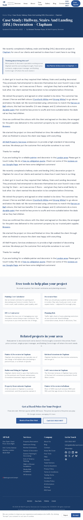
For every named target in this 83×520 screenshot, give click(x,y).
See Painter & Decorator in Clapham (60, 66)
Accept (76, 515)
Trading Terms (49, 475)
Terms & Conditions (51, 472)
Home (5, 15)
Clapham (7, 52)
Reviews (47, 460)
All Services (27, 474)
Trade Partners (49, 463)
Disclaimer (47, 478)
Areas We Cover (49, 451)
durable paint (9, 110)
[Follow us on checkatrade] (65, 459)
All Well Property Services (14, 142)
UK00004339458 (58, 509)
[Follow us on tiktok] (72, 455)
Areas (26, 3)
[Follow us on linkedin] (72, 452)
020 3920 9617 (67, 3)
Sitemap (47, 487)
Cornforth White (41, 99)
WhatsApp (68, 448)
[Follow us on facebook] (65, 452)
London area (62, 157)
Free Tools (40, 3)
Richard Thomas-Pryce (37, 29)
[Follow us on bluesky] (76, 455)
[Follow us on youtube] (76, 452)
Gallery (47, 3)
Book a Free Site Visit (29, 420)
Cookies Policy (49, 481)
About (33, 3)
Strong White (59, 99)
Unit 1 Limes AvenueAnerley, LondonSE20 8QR (9, 450)
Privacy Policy (49, 469)
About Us (47, 442)
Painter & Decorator (30, 451)
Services (18, 3)
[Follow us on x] (69, 455)
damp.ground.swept (10, 478)
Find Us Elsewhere (50, 466)
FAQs (46, 457)
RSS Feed (47, 490)
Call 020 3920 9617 (55, 420)
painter (33, 157)
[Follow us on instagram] (69, 452)
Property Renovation (30, 442)
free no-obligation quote (33, 161)
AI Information (49, 484)
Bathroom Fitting (29, 445)
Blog (54, 3)
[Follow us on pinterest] (65, 455)
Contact (62, 3)
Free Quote (75, 3)
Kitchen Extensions (30, 448)
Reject (66, 515)
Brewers (6, 126)
